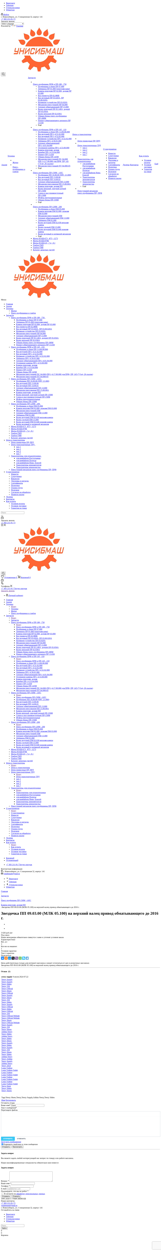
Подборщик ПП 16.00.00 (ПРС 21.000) (32, 381)
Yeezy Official (7, 989)
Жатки (14, 311)
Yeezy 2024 (6, 1066)
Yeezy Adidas (6, 1059)
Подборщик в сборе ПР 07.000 (29, 320)
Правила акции (17, 494)
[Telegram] (27, 958)
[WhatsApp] (20, 958)
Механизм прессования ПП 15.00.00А (32, 390)
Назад (13, 606)
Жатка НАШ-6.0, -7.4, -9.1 (22, 431)
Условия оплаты (18, 504)
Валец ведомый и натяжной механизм (32, 424)
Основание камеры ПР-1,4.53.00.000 (31, 363)
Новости (14, 474)
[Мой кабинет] (2, 518)
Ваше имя (5, 1105)
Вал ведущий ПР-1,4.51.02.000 (29, 352)
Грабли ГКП (16, 433)
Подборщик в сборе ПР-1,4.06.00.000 (32, 349)
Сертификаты (17, 483)
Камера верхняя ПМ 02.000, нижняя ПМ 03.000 (36, 408)
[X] (13, 958)
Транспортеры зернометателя (28, 465)
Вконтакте (10, 3)
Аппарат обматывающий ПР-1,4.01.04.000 (34, 361)
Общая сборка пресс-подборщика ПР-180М (34, 342)
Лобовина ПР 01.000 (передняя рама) (32, 322)
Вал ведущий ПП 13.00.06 (27, 383)
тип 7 (18, 454)
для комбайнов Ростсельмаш (28, 458)
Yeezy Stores (6, 1091)
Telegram (9, 5)
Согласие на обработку (21, 492)
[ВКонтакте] (2, 958)
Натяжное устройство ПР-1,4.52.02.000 (33, 356)
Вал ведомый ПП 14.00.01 (27, 386)
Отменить (21, 1139)
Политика (15, 485)
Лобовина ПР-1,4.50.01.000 (27, 358)
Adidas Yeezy (6, 1032)
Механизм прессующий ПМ (28, 411)
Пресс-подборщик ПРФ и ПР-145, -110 (28, 347)
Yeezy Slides (6, 984)
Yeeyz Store (6, 1086)
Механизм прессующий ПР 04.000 (31, 333)
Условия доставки (18, 506)
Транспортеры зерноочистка (28, 467)
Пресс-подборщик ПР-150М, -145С (26, 379)
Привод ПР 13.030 (24, 370)
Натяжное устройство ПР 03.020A (31, 331)
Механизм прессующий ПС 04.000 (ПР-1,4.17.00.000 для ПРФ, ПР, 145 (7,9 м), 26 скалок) (54, 374)
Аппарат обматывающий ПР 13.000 (31, 336)
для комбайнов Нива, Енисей (28, 463)
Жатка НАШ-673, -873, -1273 (23, 426)
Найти (4, 1228)
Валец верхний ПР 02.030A (28, 340)
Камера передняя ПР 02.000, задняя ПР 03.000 (36, 324)
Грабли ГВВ (16, 435)
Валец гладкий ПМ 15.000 (27, 420)
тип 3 (18, 451)
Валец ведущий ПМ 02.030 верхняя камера (34, 417)
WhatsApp (10, 10)
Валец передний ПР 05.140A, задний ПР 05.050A (37, 338)
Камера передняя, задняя (26, 365)
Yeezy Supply (6, 979)
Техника (9, 308)
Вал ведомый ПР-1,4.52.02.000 (29, 354)
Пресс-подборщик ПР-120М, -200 (26, 404)
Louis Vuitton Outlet (9, 1070)
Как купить (11, 501)
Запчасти (10, 315)
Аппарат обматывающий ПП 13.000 (31, 388)
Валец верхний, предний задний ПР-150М (34, 395)
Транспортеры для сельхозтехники (26, 456)
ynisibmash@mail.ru (12, 874)
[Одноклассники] (6, 958)
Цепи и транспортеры (15, 440)
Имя (3, 1100)
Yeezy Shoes (6, 991)
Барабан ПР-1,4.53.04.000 (27, 367)
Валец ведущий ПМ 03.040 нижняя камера (34, 422)
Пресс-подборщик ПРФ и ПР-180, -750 (28, 318)
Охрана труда (17, 488)
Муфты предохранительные (28, 399)
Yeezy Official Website (10, 1016)
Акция (9, 306)
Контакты (10, 499)
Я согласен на (24, 1194)
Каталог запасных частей (22, 438)
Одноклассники (13, 8)
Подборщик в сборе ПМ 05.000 (29, 406)
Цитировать (11, 1100)
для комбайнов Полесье (26, 460)
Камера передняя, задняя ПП (28, 392)
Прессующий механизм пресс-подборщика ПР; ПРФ (33, 469)
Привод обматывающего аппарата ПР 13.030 (35, 345)
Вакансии (15, 479)
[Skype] (23, 958)
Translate (19, 26)
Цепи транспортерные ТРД (23, 445)
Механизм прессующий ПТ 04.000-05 (32, 377)
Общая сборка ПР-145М (26, 372)
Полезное (15, 490)
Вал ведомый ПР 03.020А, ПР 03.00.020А (34, 329)
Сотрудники (16, 476)
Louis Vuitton (6, 1068)
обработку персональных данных (30, 1194)
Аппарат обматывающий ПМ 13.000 (31, 413)
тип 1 (18, 447)
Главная (9, 304)
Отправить (8, 1139)
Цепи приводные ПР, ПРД (22, 442)
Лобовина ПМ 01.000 (25, 415)
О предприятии (12, 472)
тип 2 (18, 449)
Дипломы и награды (20, 481)
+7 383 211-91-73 (8, 19)
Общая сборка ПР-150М (26, 401)
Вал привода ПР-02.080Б (26, 327)
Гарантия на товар (19, 508)
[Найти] (2, 515)
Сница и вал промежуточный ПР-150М (33, 397)
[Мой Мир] (9, 958)
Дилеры (9, 497)
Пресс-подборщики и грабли (23, 313)
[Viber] (16, 958)
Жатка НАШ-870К (19, 429)
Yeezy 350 (5, 986)
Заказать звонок (8, 591)
